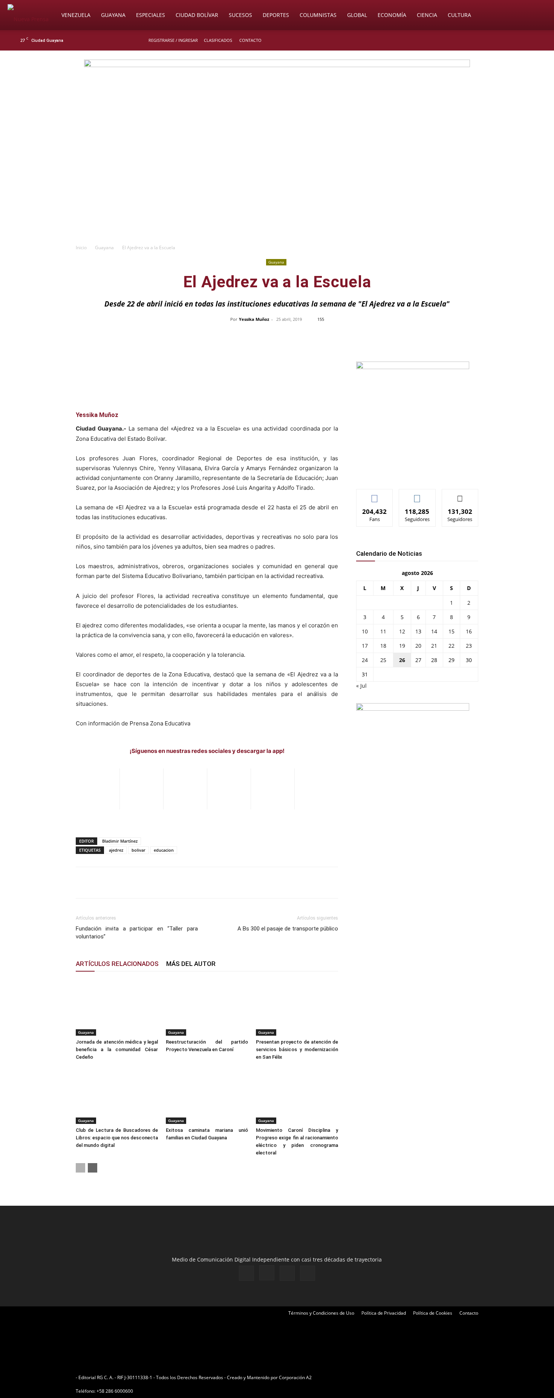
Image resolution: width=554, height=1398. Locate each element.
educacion (164, 850)
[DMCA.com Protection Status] (371, 1377)
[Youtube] (535, 40)
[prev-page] (80, 1168)
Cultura (459, 14)
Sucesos (240, 14)
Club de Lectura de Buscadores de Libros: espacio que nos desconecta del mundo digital (117, 1137)
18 (383, 645)
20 (418, 645)
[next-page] (92, 1168)
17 (365, 645)
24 (365, 660)
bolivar (138, 850)
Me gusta (374, 495)
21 (434, 645)
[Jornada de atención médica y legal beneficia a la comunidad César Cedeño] (117, 1007)
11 (383, 631)
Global (357, 14)
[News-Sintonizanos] (412, 367)
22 (451, 645)
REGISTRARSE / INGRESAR (173, 40)
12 (402, 631)
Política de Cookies (432, 1313)
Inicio (81, 247)
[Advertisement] (277, 183)
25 (383, 660)
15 (451, 631)
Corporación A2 (295, 1377)
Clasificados (218, 40)
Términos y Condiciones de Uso (321, 1313)
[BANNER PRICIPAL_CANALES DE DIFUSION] (277, 93)
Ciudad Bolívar (197, 14)
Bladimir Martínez (120, 841)
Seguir (417, 495)
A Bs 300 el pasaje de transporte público (287, 928)
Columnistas (318, 14)
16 (469, 631)
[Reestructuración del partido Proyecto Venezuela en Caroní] (207, 1007)
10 (365, 631)
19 (402, 645)
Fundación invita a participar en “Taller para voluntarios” (137, 932)
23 (469, 645)
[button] (537, 15)
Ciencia (427, 14)
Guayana (113, 14)
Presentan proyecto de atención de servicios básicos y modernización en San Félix (297, 1049)
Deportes (276, 14)
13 (418, 631)
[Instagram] (510, 40)
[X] (522, 40)
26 (402, 660)
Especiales (150, 14)
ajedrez (116, 850)
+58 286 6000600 (114, 1391)
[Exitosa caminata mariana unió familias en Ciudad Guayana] (207, 1095)
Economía (392, 14)
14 (434, 631)
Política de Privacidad (383, 1313)
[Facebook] (497, 40)
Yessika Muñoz (254, 319)
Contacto (250, 40)
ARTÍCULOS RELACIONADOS (117, 963)
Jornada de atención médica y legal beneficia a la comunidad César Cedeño (117, 1049)
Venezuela (75, 14)
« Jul (361, 685)
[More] (436, 336)
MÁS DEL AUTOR (191, 963)
